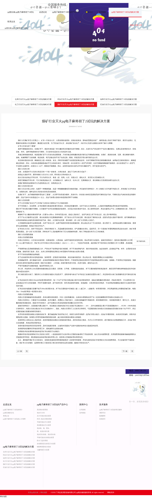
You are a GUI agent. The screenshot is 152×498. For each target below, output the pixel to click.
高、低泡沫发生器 (43, 431)
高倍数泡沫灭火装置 (44, 425)
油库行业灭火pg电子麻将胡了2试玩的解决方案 (118, 99)
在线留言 (102, 419)
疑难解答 (102, 416)
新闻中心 (89, 12)
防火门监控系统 (42, 440)
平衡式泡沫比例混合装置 (45, 437)
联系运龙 (11, 22)
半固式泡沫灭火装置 (44, 422)
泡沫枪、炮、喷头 (43, 428)
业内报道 (82, 413)
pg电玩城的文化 (8, 413)
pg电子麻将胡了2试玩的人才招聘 (14, 419)
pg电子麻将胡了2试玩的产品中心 (66, 12)
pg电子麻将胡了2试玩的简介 (12, 410)
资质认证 (6, 416)
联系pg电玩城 (33, 492)
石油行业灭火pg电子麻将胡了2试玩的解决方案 (118, 104)
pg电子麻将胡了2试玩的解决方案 (125, 12)
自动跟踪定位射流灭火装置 (46, 444)
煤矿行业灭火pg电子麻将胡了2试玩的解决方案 (75, 104)
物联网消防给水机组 (44, 447)
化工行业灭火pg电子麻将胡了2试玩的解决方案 (33, 104)
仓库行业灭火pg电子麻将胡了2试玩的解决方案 (33, 99)
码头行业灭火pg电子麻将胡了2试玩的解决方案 (75, 99)
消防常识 (102, 413)
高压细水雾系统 (42, 410)
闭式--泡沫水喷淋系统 (44, 419)
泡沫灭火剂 (41, 413)
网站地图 (43, 492)
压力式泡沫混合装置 (44, 416)
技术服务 (102, 12)
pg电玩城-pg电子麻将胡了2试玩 (20, 12)
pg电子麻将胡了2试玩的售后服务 (110, 410)
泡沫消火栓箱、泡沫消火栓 (46, 434)
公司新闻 (82, 410)
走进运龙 (43, 12)
